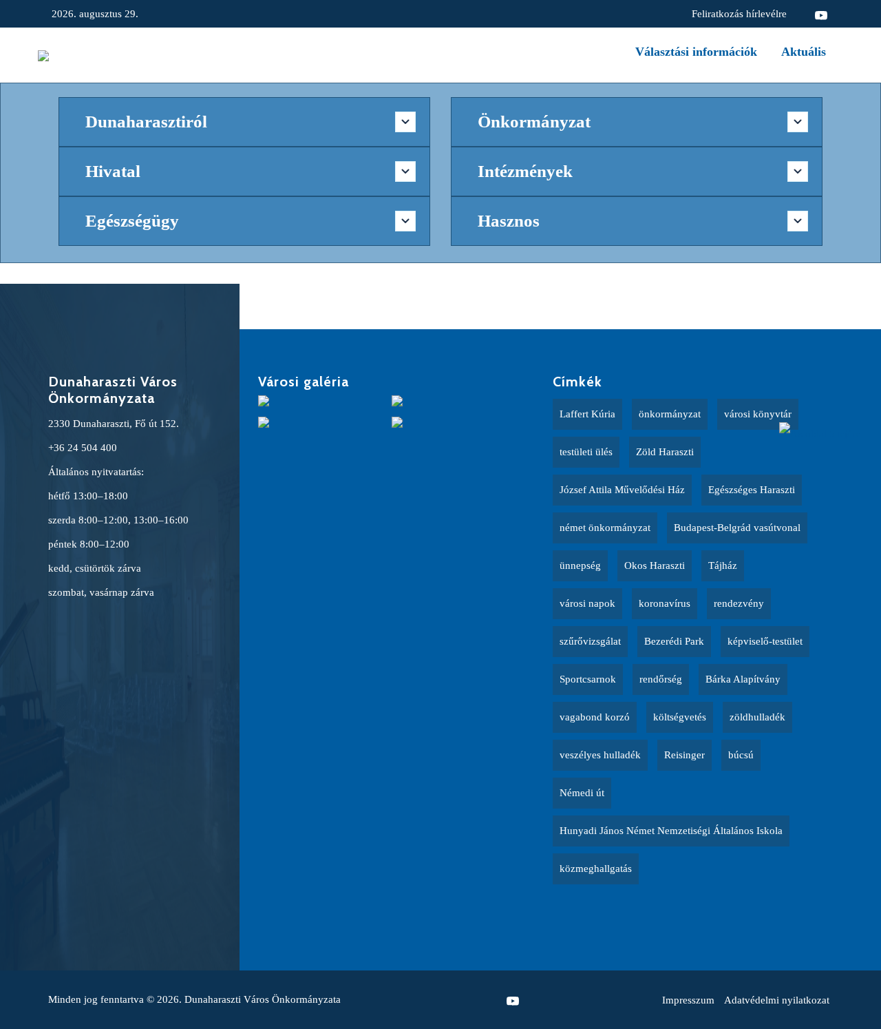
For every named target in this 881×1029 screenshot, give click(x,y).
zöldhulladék (757, 717)
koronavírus (664, 603)
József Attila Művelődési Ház (622, 489)
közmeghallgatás (596, 868)
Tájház (722, 565)
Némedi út (582, 792)
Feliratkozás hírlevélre (739, 13)
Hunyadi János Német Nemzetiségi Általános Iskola (671, 830)
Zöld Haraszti (665, 451)
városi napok (587, 603)
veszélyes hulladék (600, 754)
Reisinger (684, 754)
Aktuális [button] (803, 52)
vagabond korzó (595, 717)
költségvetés (679, 717)
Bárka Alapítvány (743, 679)
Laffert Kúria (587, 413)
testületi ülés (586, 451)
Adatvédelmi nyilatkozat (776, 1000)
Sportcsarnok (588, 679)
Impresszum (688, 1000)
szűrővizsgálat (590, 641)
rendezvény (739, 603)
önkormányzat (670, 413)
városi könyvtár (758, 413)
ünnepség (580, 565)
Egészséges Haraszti (751, 489)
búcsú (741, 754)
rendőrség (660, 679)
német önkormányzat (605, 527)
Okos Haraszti (654, 565)
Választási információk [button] (696, 52)
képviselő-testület (765, 641)
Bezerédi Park (674, 641)
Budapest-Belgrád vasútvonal (737, 527)
